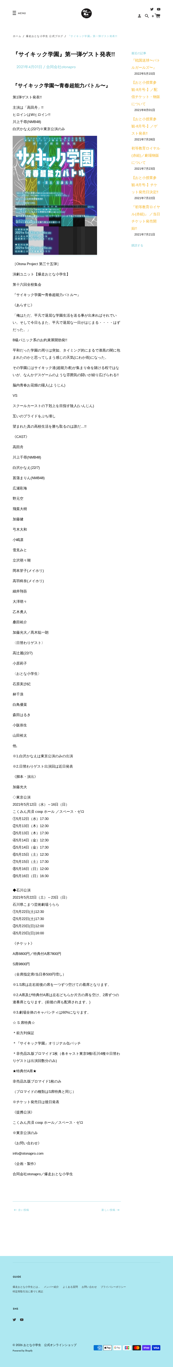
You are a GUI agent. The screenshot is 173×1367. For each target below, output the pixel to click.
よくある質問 (70, 1286)
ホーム (17, 36)
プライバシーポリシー (113, 1286)
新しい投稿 (108, 1210)
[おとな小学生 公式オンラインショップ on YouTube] (158, 9)
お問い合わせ (89, 1286)
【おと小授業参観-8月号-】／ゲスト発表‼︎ (144, 126)
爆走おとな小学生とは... (26, 1286)
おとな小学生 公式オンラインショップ (50, 1345)
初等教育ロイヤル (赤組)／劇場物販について (145, 155)
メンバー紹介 (51, 1286)
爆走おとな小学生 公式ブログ (44, 36)
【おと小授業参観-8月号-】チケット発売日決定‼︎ (144, 185)
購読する (137, 245)
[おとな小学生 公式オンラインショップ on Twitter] (152, 9)
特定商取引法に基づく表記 (28, 1291)
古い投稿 (23, 1210)
